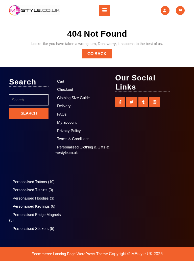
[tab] (104, 10)
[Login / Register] (165, 10)
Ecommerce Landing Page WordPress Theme (70, 254)
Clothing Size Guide (73, 98)
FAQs (62, 114)
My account (67, 122)
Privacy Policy (69, 130)
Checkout (65, 89)
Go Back (99, 54)
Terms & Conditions (73, 139)
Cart (60, 81)
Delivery (64, 106)
